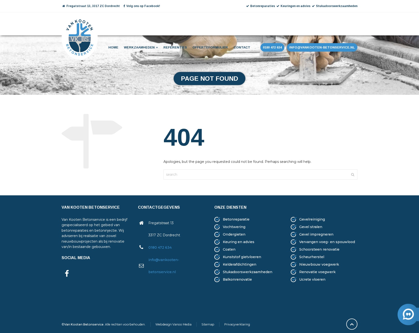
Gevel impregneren (316, 234)
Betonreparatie (236, 219)
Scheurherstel (311, 257)
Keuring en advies (238, 242)
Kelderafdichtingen (239, 264)
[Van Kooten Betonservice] (80, 23)
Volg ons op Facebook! (143, 6)
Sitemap (207, 324)
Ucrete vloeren (312, 279)
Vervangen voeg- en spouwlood (327, 242)
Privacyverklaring (237, 324)
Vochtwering (234, 227)
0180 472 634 (160, 247)
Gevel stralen (310, 227)
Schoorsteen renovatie (319, 249)
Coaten (229, 249)
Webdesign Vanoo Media (173, 324)
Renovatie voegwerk (317, 272)
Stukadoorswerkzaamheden (247, 272)
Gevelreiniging (312, 219)
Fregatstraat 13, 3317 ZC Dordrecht (93, 6)
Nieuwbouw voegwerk (319, 264)
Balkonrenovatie (237, 279)
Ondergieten (234, 234)
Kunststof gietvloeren (242, 257)
